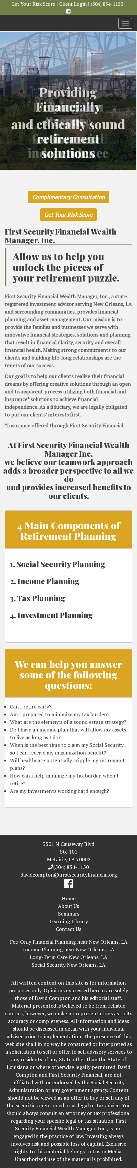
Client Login (73, 4)
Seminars (68, 913)
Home (69, 898)
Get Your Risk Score (33, 4)
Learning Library (68, 921)
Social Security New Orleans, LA (68, 964)
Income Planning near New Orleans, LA (68, 949)
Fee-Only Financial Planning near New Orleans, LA (68, 941)
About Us (68, 905)
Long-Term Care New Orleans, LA (68, 957)
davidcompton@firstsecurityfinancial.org (68, 874)
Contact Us (68, 928)
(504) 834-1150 (107, 4)
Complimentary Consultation (68, 197)
